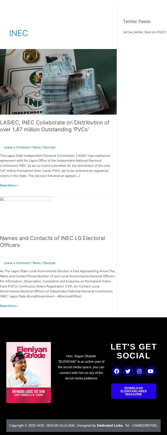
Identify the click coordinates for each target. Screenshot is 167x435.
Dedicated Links (110, 425)
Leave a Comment (17, 147)
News (37, 147)
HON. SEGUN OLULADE (56, 425)
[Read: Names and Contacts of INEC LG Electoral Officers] (25, 213)
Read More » (9, 185)
